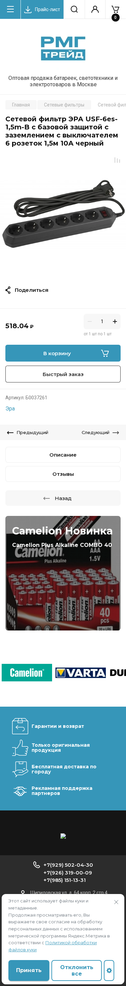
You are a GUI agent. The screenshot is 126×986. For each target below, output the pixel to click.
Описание (63, 455)
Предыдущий (32, 432)
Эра (10, 408)
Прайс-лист (47, 9)
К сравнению (117, 160)
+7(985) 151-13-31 (64, 880)
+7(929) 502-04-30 (68, 865)
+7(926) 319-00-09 (67, 872)
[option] (63, 214)
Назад (63, 498)
